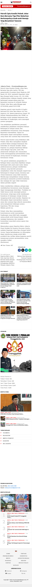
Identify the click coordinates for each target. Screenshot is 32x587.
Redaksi (23, 561)
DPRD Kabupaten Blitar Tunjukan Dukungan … (18, 419)
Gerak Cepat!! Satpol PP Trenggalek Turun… (16, 516)
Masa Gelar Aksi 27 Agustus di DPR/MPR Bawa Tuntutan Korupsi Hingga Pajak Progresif (8, 285)
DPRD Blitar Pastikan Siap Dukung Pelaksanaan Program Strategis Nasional (8, 317)
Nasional (8, 561)
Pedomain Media (8, 556)
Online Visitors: (5, 377)
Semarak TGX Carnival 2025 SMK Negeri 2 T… (18, 530)
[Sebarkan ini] (19, 250)
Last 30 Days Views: (6, 385)
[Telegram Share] (26, 250)
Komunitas (23, 556)
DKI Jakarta (7, 444)
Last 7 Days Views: (6, 383)
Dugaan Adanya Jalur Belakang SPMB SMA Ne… (18, 523)
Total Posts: (4, 388)
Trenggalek (21, 513)
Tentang (23, 554)
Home (8, 554)
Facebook (9, 571)
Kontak (8, 563)
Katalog (16, 565)
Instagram (24, 571)
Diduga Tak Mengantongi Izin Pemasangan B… (18, 543)
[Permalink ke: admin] (2, 24)
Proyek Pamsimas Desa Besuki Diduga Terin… (17, 537)
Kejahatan (6, 435)
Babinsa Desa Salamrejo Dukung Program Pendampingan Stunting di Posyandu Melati (24, 258)
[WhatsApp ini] (29, 250)
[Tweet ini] (22, 250)
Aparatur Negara (23, 558)
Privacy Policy (23, 563)
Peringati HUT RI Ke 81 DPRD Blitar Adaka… (17, 425)
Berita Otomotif (8, 438)
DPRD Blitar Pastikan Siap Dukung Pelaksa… (12, 414)
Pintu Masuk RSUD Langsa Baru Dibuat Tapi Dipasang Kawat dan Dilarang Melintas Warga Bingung (23, 301)
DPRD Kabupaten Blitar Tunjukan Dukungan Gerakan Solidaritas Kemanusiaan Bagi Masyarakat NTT (24, 317)
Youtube (9, 573)
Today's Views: (5, 379)
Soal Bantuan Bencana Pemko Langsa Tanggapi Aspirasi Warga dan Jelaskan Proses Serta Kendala (8, 301)
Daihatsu (6, 441)
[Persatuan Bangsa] (16, 2)
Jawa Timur (8, 412)
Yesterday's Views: (6, 381)
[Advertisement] (16, 68)
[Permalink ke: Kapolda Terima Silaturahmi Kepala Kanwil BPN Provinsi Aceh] (24, 278)
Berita (2, 412)
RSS (24, 573)
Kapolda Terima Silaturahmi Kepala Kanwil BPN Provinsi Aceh (24, 284)
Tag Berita (6, 433)
